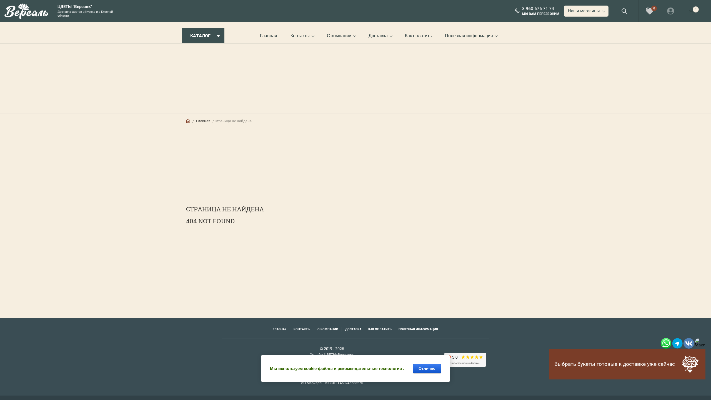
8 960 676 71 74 (538, 8)
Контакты (300, 35)
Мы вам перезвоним (540, 14)
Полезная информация (469, 35)
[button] (624, 11)
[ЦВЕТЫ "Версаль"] (28, 11)
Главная (268, 35)
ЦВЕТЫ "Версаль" (74, 6)
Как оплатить (418, 35)
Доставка (378, 35)
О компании (339, 35)
